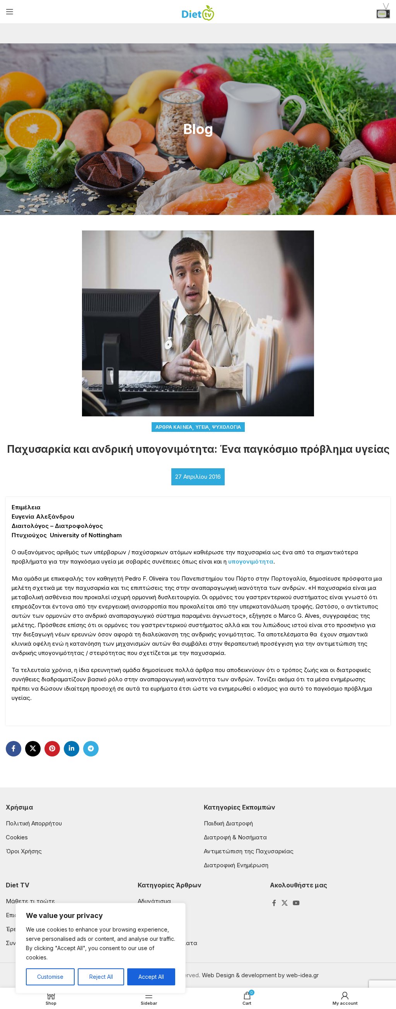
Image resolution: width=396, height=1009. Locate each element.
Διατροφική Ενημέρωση (236, 865)
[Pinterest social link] (52, 748)
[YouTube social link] (296, 903)
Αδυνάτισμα (154, 901)
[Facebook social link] (13, 748)
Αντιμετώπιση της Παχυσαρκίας (249, 851)
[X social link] (33, 748)
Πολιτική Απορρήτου (34, 823)
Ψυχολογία (226, 427)
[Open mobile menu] (9, 11)
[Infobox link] (383, 12)
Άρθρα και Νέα (173, 427)
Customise (50, 976)
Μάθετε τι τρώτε (30, 901)
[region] (100, 948)
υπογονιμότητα (250, 561)
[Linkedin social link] (71, 748)
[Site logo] (198, 11)
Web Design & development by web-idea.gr (260, 975)
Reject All (101, 976)
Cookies (17, 837)
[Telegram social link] (91, 748)
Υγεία (202, 427)
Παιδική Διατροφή (228, 823)
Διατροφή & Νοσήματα (235, 837)
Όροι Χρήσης (24, 851)
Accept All (151, 976)
